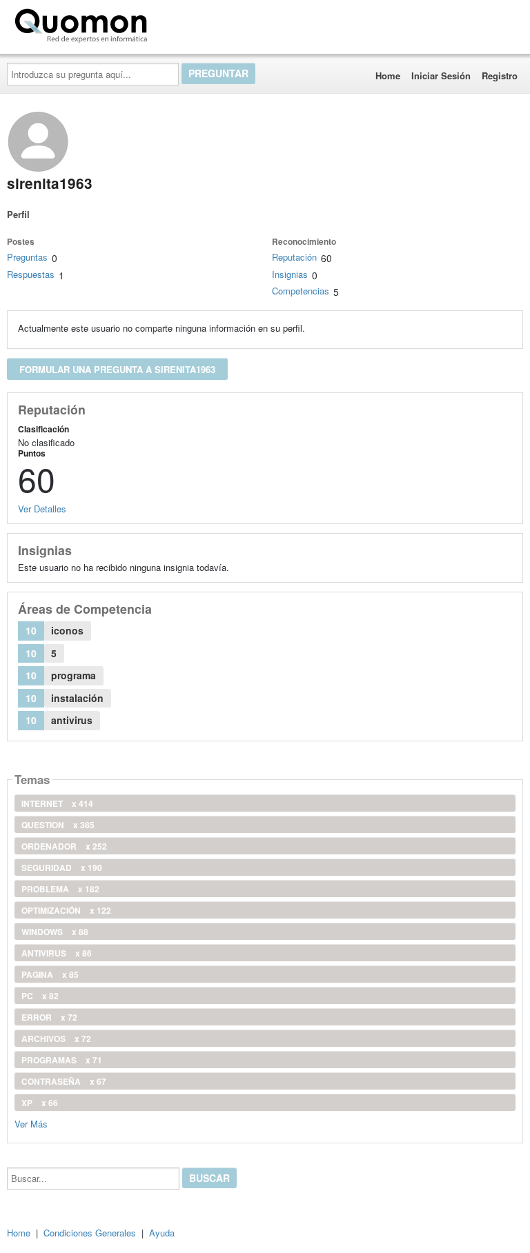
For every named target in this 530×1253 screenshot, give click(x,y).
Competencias (300, 290)
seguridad (61, 867)
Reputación (294, 256)
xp (39, 1102)
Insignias (290, 274)
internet (57, 803)
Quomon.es (196, 23)
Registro (500, 75)
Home (387, 75)
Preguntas (27, 256)
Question (58, 825)
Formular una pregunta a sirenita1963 (117, 369)
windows (54, 931)
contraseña (63, 1081)
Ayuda (162, 1232)
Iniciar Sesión (441, 75)
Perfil (18, 214)
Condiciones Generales (89, 1232)
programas (61, 1060)
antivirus (56, 953)
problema (60, 889)
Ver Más (31, 1123)
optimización (66, 910)
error (49, 1017)
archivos (56, 1038)
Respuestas (31, 274)
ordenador (64, 846)
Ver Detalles (42, 508)
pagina (50, 974)
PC (40, 996)
